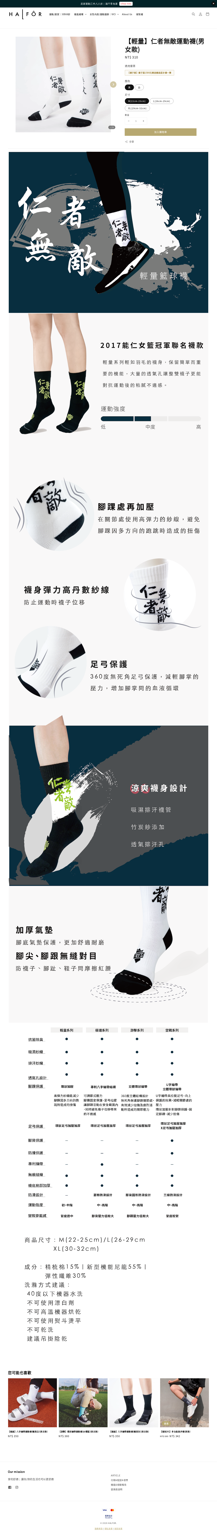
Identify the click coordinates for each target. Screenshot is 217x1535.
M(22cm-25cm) (137, 101)
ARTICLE (115, 1475)
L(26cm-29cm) (161, 101)
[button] (193, 14)
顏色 (127, 81)
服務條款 (99, 1528)
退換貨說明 (116, 1489)
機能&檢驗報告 (118, 1484)
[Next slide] (113, 84)
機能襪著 (78, 14)
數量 (127, 114)
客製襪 (139, 14)
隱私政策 (109, 1528)
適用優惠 (130, 66)
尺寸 (127, 95)
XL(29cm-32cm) (137, 108)
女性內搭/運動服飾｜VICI (103, 14)
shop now (126, 3)
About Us (127, 14)
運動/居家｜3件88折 (60, 14)
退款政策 (118, 1528)
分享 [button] (131, 141)
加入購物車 (160, 132)
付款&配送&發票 (119, 1480)
